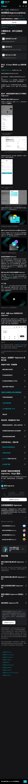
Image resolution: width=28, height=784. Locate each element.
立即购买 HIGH (4, 27)
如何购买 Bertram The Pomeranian (10, 672)
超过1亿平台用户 (21, 344)
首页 (2, 9)
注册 (2, 70)
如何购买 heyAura (7, 675)
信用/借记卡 (17, 101)
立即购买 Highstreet (14, 499)
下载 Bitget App (7, 70)
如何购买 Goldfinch (7, 659)
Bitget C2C (5, 285)
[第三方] (5, 209)
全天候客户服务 (6, 464)
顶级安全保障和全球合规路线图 (11, 392)
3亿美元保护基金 (6, 403)
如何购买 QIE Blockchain (8, 665)
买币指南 (7, 9)
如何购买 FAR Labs (7, 652)
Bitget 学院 (5, 458)
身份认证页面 (9, 80)
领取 (25, 781)
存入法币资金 (9, 276)
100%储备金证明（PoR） (9, 408)
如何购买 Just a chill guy (8, 654)
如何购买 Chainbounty (8, 657)
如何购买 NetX (6, 662)
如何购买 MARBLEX (7, 667)
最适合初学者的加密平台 (8, 447)
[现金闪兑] (21, 277)
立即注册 (14, 22)
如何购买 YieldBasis (7, 670)
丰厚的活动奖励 (6, 452)
